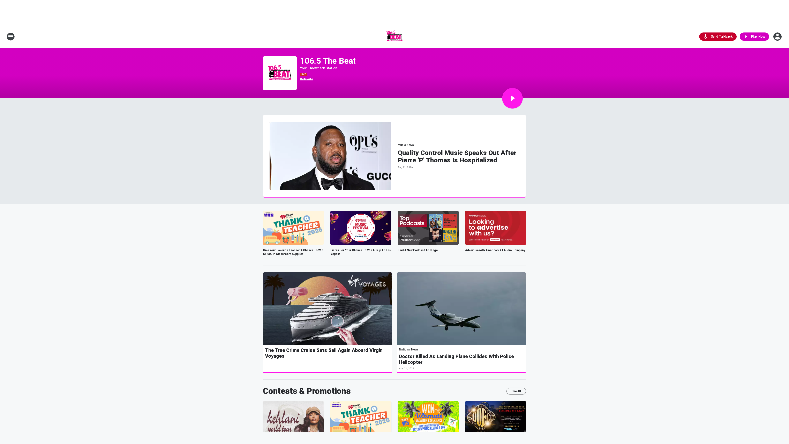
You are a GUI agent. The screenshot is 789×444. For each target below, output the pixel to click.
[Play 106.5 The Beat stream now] (280, 73)
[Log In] (777, 36)
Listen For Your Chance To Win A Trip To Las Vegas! (360, 252)
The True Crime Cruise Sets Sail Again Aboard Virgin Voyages (324, 353)
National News (409, 349)
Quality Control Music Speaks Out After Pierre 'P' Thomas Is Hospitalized (457, 156)
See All (516, 391)
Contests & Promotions (307, 391)
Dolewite (306, 79)
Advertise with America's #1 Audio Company (495, 250)
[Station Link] (394, 36)
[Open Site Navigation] (11, 36)
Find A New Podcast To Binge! (418, 250)
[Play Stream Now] (512, 98)
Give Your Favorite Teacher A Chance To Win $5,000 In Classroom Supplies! (293, 252)
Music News (406, 145)
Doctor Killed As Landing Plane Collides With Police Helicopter (456, 359)
